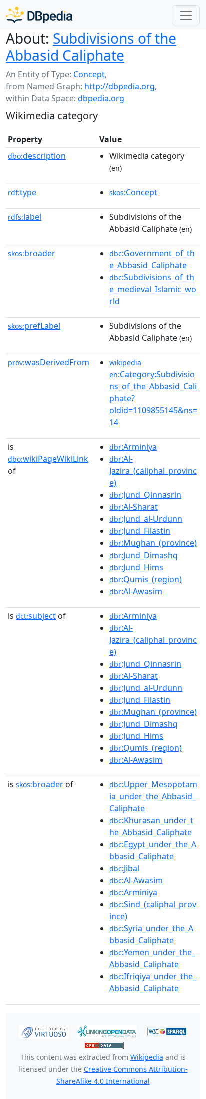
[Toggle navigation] (186, 15)
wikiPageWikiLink (48, 458)
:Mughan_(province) (153, 542)
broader (32, 253)
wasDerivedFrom (49, 362)
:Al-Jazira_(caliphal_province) (153, 470)
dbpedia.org (101, 98)
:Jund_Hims (137, 567)
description (37, 155)
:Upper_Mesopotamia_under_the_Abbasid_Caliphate (154, 796)
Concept (89, 74)
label (25, 216)
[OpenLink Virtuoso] (44, 1030)
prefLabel (34, 325)
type (22, 192)
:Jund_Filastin (140, 530)
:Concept (134, 192)
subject (36, 615)
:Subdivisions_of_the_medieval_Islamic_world (153, 289)
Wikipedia (147, 1057)
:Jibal (125, 868)
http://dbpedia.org (119, 86)
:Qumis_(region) (146, 579)
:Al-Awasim (136, 591)
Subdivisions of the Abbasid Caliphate (91, 47)
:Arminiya (133, 446)
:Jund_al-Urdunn (146, 518)
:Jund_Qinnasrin (146, 494)
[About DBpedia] (39, 15)
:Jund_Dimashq (144, 555)
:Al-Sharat (134, 506)
